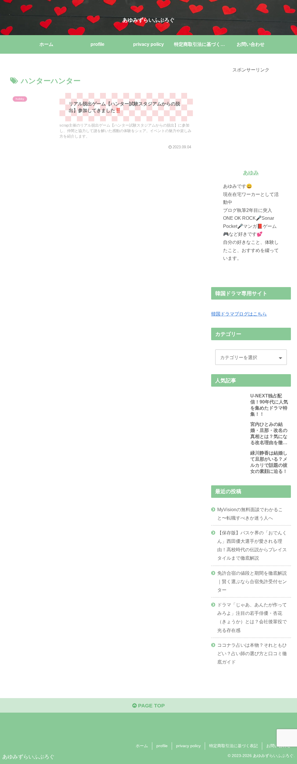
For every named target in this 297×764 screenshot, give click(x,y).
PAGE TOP (151, 706)
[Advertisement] (251, 110)
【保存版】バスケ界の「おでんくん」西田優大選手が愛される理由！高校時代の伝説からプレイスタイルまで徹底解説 (252, 545)
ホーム (142, 745)
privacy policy (188, 745)
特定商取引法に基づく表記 (233, 745)
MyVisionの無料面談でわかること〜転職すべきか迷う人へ (250, 513)
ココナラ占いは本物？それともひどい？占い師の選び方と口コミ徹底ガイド (252, 653)
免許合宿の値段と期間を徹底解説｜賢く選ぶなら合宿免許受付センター (252, 581)
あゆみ (251, 173)
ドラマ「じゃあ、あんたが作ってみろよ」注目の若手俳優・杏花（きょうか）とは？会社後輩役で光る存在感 (252, 617)
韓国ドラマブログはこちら (239, 313)
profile (162, 745)
